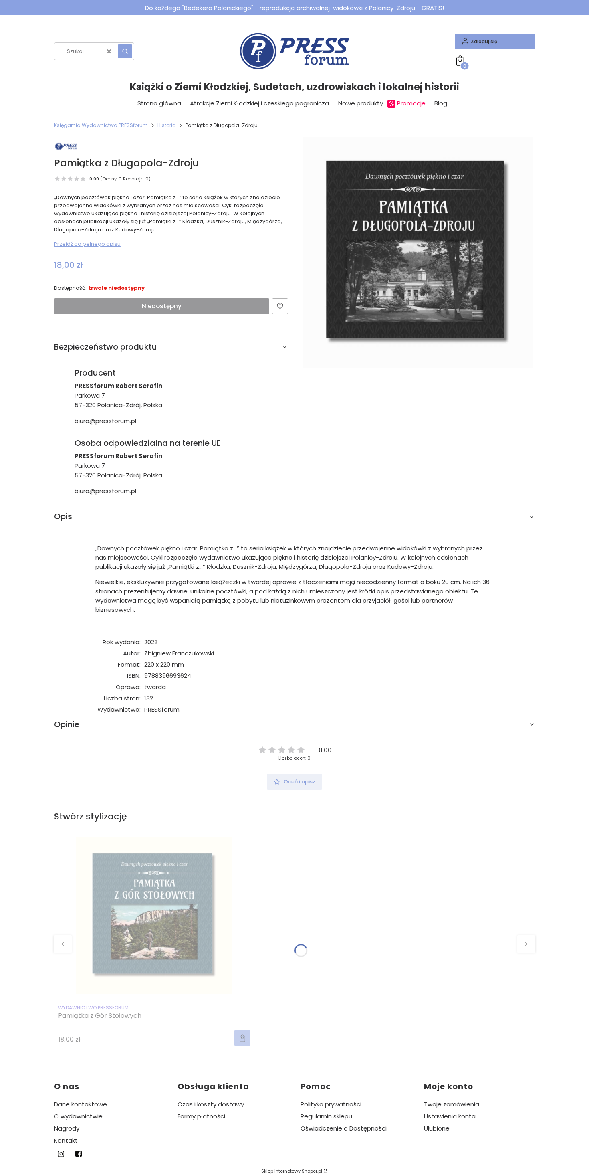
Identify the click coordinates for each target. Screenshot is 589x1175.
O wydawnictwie (78, 1116)
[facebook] (78, 1154)
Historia (166, 125)
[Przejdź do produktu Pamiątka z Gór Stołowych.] (154, 915)
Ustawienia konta (450, 1116)
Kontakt (66, 1140)
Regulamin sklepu (326, 1116)
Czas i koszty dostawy (211, 1104)
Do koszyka (242, 1038)
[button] (125, 51)
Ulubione (437, 1128)
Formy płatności (201, 1116)
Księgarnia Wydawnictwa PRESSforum (101, 125)
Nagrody (66, 1128)
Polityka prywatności (331, 1104)
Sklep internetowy (291, 1171)
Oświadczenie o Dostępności (344, 1128)
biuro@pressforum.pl (105, 421)
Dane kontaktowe (80, 1104)
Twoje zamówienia (451, 1104)
